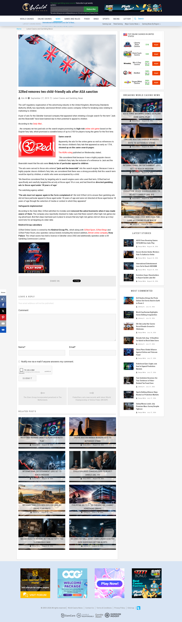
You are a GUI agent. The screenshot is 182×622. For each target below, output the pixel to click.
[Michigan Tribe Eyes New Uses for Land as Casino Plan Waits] (41, 485)
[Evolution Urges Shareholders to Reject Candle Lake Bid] (92, 451)
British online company (98, 233)
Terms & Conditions (104, 608)
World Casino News (75, 608)
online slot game (92, 129)
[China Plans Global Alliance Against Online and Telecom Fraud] (129, 352)
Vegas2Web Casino (137, 82)
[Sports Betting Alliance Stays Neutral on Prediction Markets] (129, 394)
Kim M (24, 98)
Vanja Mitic (36, 445)
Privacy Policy (119, 608)
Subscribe (91, 9)
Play (156, 45)
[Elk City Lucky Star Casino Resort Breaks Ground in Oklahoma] (129, 326)
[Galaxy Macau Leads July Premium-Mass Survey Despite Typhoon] (129, 406)
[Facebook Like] (3, 299)
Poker (87, 19)
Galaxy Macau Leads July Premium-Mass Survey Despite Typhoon (147, 406)
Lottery (127, 19)
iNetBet (137, 73)
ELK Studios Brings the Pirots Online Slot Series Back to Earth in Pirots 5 (148, 300)
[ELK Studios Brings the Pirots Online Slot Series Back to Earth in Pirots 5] (129, 300)
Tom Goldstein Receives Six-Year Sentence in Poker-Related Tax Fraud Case (147, 380)
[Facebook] (3, 305)
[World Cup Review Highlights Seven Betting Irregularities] (129, 314)
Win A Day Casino (137, 63)
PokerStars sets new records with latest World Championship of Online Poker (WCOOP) (92, 398)
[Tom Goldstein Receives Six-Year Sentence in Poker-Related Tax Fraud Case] (129, 380)
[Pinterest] (3, 317)
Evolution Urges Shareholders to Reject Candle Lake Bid (62, 24)
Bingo (96, 19)
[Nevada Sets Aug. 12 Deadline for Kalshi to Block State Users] (129, 340)
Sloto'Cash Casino (137, 54)
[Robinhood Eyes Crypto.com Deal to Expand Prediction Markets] (129, 366)
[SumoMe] (3, 330)
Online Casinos (45, 19)
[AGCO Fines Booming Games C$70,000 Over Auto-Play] (41, 417)
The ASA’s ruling (65, 152)
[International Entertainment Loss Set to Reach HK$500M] (41, 451)
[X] (3, 311)
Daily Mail (37, 124)
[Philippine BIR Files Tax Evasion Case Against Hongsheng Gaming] (92, 485)
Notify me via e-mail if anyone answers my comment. (47, 361)
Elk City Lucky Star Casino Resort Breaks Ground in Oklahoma (145, 326)
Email (72, 347)
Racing (116, 19)
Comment (23, 310)
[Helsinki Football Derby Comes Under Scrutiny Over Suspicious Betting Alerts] (92, 519)
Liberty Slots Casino (137, 44)
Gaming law (107, 24)
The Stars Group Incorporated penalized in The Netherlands (43, 398)
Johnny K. (36, 512)
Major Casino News (132, 24)
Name (21, 347)
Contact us (89, 608)
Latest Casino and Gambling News (68, 98)
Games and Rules (72, 19)
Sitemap (131, 608)
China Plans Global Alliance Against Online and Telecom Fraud (146, 352)
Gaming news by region (150, 24)
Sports (106, 19)
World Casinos (27, 19)
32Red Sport (89, 230)
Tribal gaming (118, 24)
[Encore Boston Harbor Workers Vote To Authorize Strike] (92, 417)
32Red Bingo (101, 230)
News (58, 19)
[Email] (3, 323)
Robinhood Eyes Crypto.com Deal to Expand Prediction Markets (146, 366)
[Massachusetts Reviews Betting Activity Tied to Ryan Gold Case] (41, 519)
